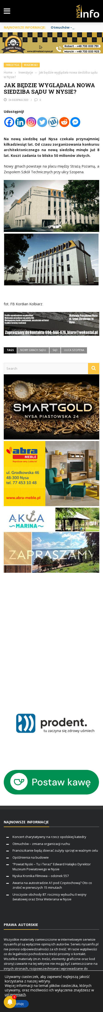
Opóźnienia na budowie (30, 857)
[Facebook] (9, 122)
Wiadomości (31, 65)
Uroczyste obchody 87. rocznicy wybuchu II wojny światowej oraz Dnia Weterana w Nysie (49, 897)
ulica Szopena (74, 350)
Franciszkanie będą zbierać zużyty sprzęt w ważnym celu (55, 850)
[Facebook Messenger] (75, 122)
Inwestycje (13, 65)
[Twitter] (42, 122)
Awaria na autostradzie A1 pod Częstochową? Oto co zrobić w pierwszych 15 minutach (52, 885)
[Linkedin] (20, 122)
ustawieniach (15, 994)
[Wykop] (53, 122)
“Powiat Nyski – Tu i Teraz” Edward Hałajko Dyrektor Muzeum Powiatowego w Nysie (51, 866)
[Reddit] (64, 122)
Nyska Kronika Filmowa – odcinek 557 (40, 876)
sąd (55, 350)
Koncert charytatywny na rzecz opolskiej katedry (49, 837)
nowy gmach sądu (33, 350)
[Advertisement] (51, 637)
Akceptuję (17, 1004)
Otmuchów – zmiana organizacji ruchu (41, 843)
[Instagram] (31, 122)
